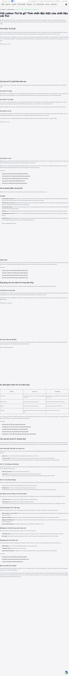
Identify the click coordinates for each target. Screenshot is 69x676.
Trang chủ (7, 4)
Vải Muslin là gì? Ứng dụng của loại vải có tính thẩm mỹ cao (15, 559)
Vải (34, 4)
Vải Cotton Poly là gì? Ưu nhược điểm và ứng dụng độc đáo (15, 431)
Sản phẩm (14, 4)
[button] (21, 4)
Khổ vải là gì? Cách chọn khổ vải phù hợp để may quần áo (15, 275)
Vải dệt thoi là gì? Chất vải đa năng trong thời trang (13, 424)
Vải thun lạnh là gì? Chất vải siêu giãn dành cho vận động (15, 173)
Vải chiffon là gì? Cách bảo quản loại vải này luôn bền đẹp (15, 429)
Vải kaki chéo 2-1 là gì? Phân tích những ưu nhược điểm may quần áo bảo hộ (19, 434)
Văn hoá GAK (53, 4)
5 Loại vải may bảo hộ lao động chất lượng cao (12, 561)
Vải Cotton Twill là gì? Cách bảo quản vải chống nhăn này (15, 272)
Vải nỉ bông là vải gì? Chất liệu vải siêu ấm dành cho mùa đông (16, 176)
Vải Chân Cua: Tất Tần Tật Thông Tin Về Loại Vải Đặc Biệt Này (16, 426)
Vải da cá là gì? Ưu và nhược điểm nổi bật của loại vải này (15, 270)
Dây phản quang (40, 4)
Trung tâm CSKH (64, 1)
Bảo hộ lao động (21, 4)
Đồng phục (29, 4)
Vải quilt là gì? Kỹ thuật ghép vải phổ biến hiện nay (13, 180)
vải (66, 574)
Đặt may (47, 4)
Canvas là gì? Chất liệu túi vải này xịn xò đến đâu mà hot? (15, 277)
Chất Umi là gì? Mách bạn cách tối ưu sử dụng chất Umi (14, 183)
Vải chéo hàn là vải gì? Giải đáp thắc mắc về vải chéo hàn (15, 178)
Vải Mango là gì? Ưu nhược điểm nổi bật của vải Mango (14, 556)
